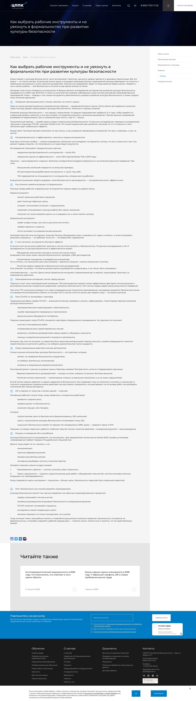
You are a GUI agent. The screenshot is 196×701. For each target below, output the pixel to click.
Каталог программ (59, 5)
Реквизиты (107, 662)
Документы (69, 675)
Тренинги (36, 672)
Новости (161, 70)
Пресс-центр (102, 5)
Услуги (75, 5)
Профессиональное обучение (44, 665)
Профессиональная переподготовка (40, 657)
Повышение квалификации (43, 662)
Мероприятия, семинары (168, 65)
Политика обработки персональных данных (117, 666)
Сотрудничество (165, 81)
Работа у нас (69, 682)
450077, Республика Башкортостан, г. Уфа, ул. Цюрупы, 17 (162, 654)
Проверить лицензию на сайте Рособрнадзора (115, 657)
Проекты (67, 665)
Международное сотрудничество (78, 669)
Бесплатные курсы (40, 675)
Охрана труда (37, 653)
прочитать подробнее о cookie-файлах (100, 693)
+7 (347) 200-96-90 (150, 666)
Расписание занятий (166, 59)
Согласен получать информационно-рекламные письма (115, 632)
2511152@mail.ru (149, 671)
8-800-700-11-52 (150, 5)
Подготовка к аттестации (42, 669)
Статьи (163, 76)
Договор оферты (109, 671)
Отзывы (67, 662)
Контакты (116, 5)
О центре (87, 5)
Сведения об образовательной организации (77, 657)
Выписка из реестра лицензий (115, 653)
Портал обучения (39, 679)
